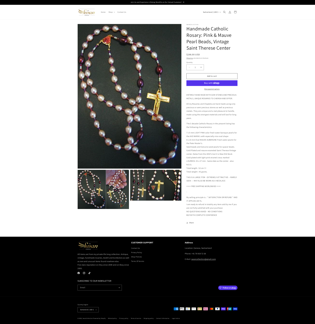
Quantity (189, 62)
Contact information (162, 318)
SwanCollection (88, 318)
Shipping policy (149, 318)
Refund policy (112, 318)
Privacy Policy (136, 252)
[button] (111, 12)
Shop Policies (136, 257)
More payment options (212, 89)
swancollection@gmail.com (203, 259)
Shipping (189, 58)
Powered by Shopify (99, 318)
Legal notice (176, 318)
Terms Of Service (137, 261)
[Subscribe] (119, 288)
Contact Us (135, 248)
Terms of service (136, 318)
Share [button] (191, 223)
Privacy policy (123, 318)
